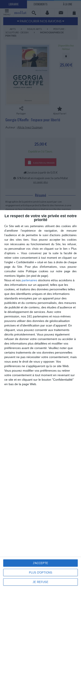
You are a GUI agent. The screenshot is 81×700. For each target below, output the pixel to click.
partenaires (29, 280)
